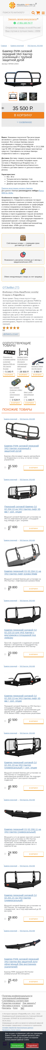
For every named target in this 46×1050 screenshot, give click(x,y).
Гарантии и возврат (11, 1003)
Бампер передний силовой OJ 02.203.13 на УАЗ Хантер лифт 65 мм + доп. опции (22, 698)
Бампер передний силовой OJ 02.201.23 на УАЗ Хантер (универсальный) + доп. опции (20, 765)
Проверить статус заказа (11, 1030)
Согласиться (17, 1046)
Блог (15, 1008)
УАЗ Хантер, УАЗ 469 (35, 46)
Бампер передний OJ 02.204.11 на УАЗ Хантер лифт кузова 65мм (22, 572)
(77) (11, 287)
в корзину (23, 115)
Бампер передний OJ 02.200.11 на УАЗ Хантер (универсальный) (22, 830)
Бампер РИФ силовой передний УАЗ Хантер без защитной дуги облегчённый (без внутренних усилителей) (21, 963)
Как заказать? (29, 1003)
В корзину (9, 375)
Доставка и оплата (11, 1006)
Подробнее (32, 1046)
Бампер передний (17, 46)
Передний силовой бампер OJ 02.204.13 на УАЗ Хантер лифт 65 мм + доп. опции (22, 509)
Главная (4, 46)
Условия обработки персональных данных (17, 1028)
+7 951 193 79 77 (25, 23)
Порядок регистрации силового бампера (17, 188)
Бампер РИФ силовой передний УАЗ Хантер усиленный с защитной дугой (21, 448)
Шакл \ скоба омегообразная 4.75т (29, 395)
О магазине (27, 1006)
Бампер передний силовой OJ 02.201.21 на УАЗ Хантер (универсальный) (20, 898)
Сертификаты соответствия (15, 1001)
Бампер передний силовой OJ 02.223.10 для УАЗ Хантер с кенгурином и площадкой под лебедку (20, 634)
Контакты (6, 1008)
